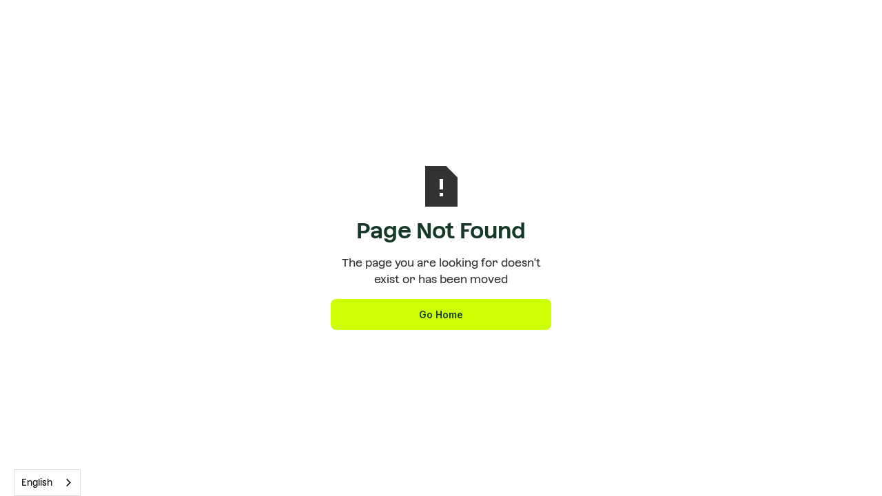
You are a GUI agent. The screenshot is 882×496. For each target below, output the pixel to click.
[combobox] (47, 482)
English (36, 482)
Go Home (440, 314)
